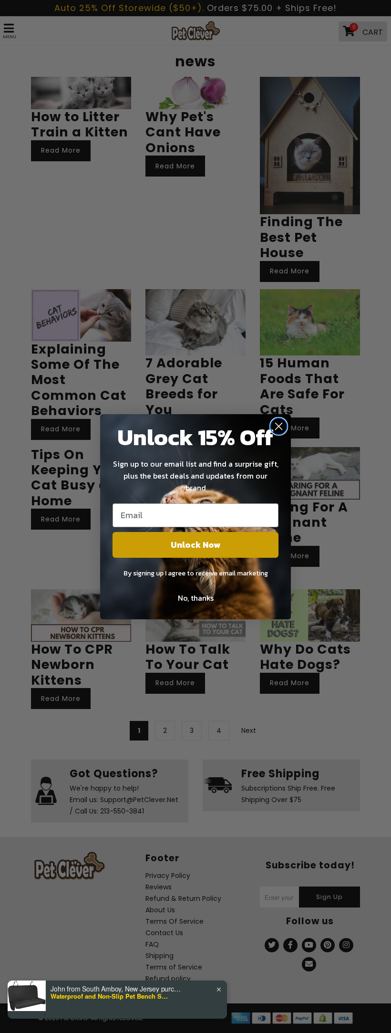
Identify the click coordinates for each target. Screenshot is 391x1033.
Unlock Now (195, 544)
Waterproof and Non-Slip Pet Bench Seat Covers (110, 996)
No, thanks (196, 598)
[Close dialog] (278, 426)
